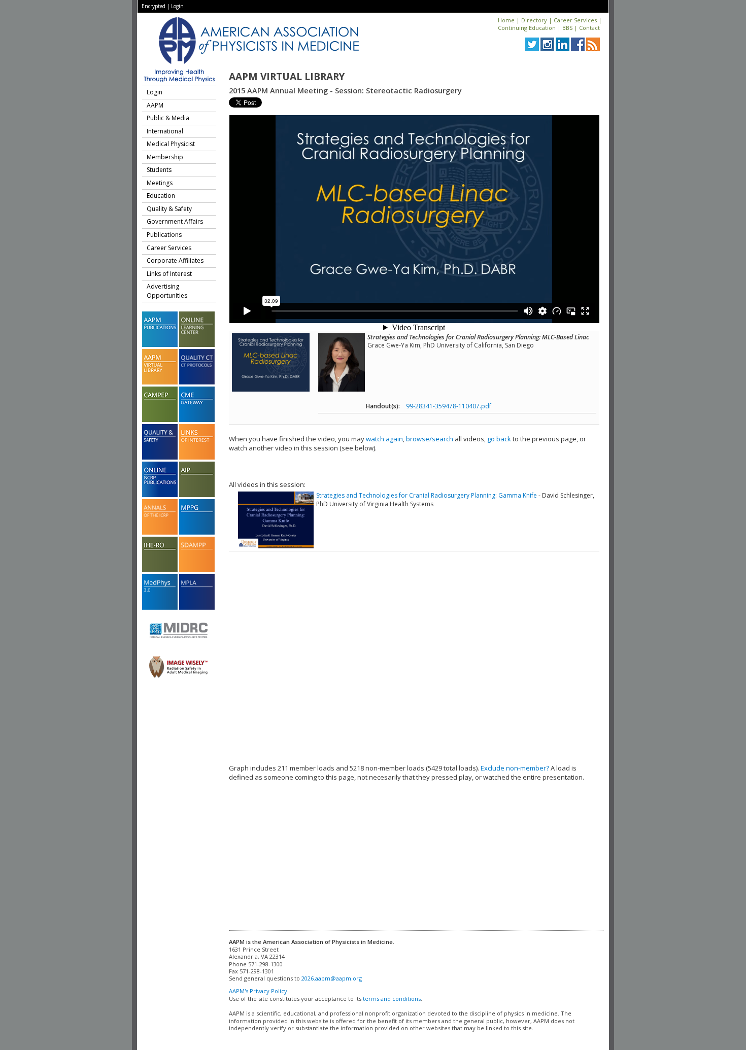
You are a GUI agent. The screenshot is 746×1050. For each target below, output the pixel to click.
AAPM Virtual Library (287, 76)
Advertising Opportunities (167, 291)
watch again (384, 438)
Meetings (160, 183)
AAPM (155, 105)
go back (499, 438)
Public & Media (168, 118)
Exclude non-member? (515, 768)
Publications (164, 234)
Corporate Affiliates (175, 260)
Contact (589, 27)
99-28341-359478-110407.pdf (448, 406)
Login (177, 6)
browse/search (429, 438)
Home (506, 20)
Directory (534, 20)
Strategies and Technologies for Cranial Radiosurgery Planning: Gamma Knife (426, 495)
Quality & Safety (169, 208)
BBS (567, 27)
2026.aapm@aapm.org (331, 978)
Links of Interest (169, 273)
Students (159, 169)
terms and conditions (392, 998)
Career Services (575, 20)
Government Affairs (175, 221)
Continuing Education (527, 27)
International (165, 131)
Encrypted (153, 6)
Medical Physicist (171, 143)
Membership (165, 157)
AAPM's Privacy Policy (258, 991)
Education (161, 195)
